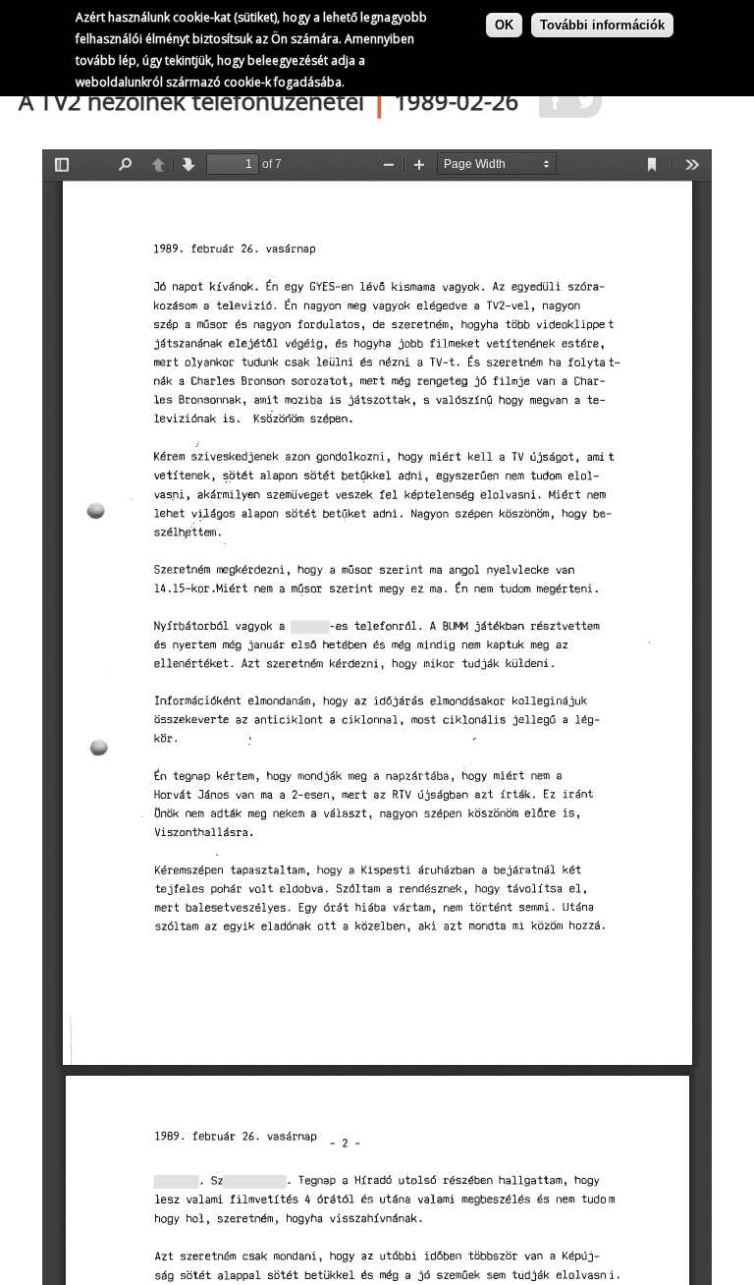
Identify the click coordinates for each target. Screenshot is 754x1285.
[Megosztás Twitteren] (586, 107)
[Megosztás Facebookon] (554, 107)
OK (504, 25)
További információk (602, 25)
